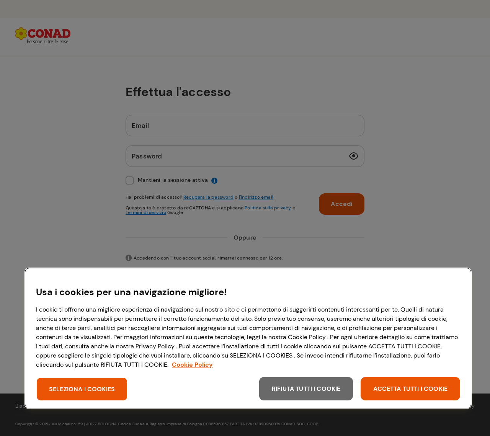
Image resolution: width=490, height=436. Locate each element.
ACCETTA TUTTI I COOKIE (410, 389)
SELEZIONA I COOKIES (82, 389)
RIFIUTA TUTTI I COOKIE (306, 389)
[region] (248, 338)
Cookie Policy (192, 365)
